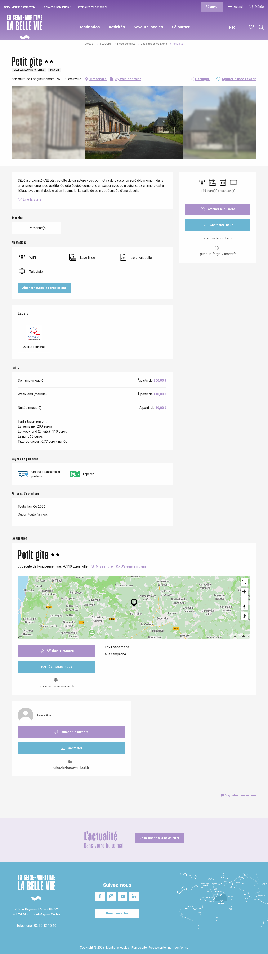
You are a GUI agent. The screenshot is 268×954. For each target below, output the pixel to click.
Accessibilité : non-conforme (168, 947)
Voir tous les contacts (218, 238)
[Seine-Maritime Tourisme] (23, 27)
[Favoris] (251, 27)
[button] (261, 27)
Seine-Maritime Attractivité (20, 7)
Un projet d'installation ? (56, 7)
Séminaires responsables (92, 7)
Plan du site (139, 947)
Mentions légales (117, 947)
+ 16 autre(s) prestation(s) (217, 190)
